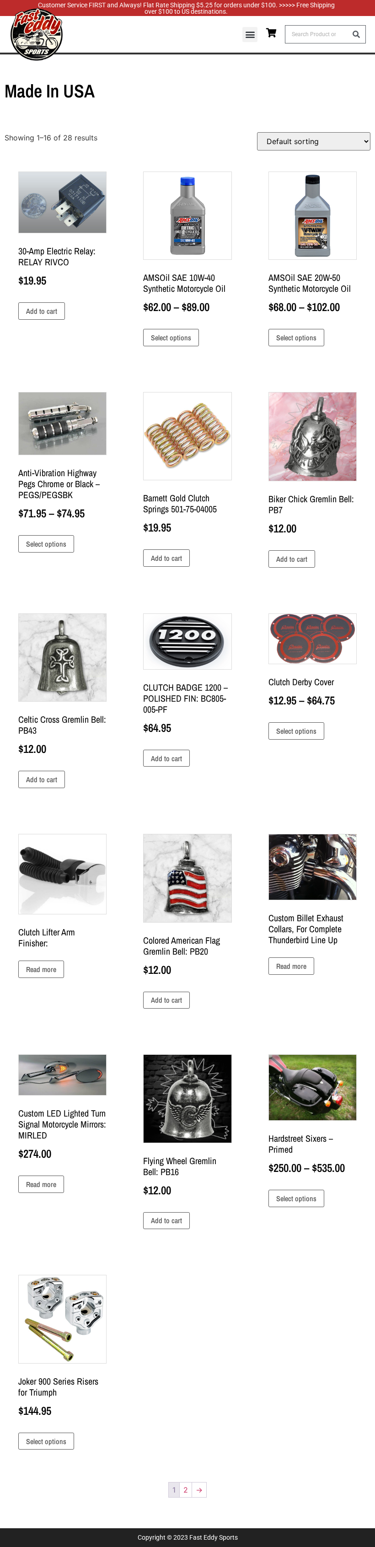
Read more (41, 969)
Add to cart (41, 311)
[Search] (356, 34)
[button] (249, 34)
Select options (171, 338)
